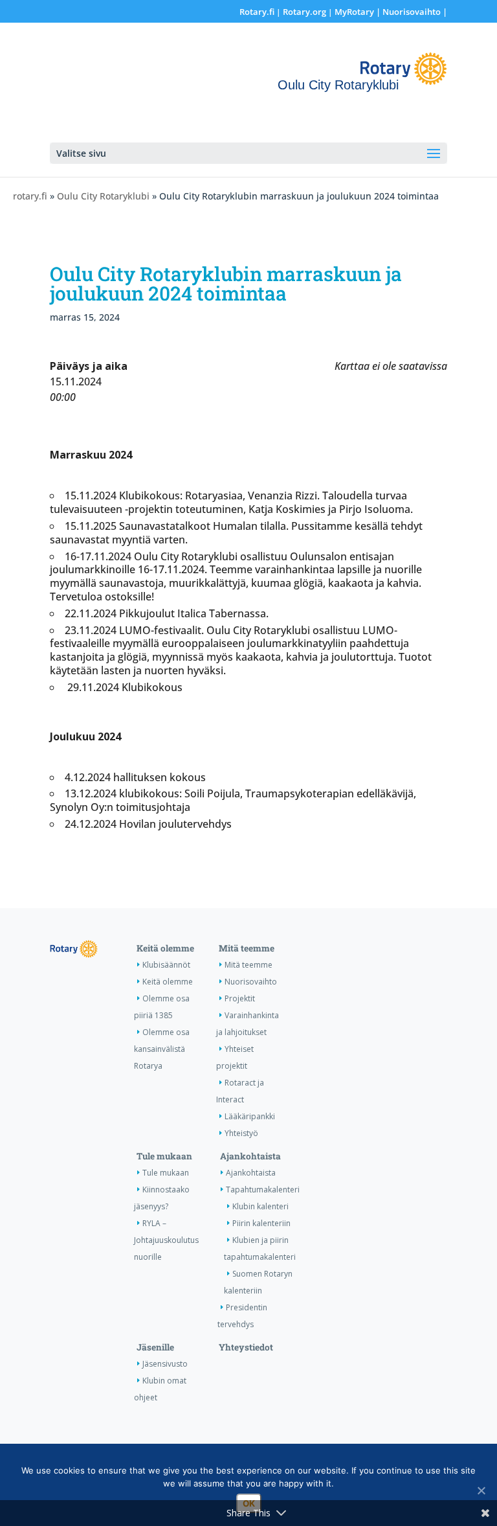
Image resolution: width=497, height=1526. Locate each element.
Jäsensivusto (165, 1363)
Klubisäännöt (166, 964)
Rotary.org (304, 11)
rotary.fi (30, 196)
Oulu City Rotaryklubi (103, 196)
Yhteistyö (241, 1133)
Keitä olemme (165, 948)
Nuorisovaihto (411, 11)
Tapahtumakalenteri (263, 1189)
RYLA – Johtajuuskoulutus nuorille (166, 1240)
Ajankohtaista (250, 1156)
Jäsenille (155, 1347)
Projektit (240, 998)
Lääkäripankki (250, 1116)
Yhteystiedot (246, 1347)
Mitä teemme (246, 948)
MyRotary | (358, 11)
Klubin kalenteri (260, 1206)
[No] (480, 1490)
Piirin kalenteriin (261, 1223)
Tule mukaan (164, 1156)
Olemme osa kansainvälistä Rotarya (162, 1049)
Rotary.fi (256, 11)
